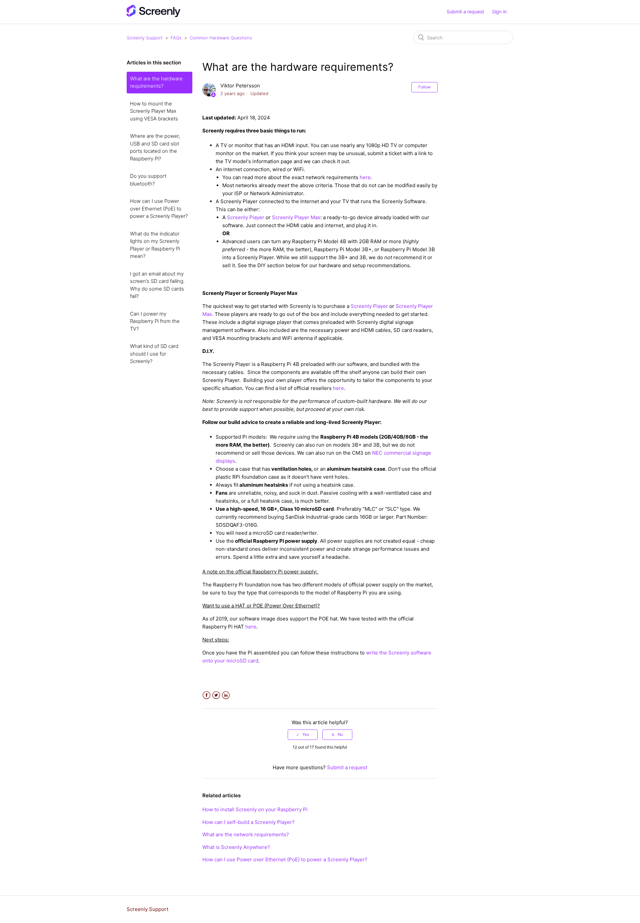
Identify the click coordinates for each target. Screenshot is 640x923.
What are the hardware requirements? (156, 82)
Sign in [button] (499, 11)
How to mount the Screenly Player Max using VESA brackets (154, 111)
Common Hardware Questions (221, 37)
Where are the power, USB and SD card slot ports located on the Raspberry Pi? (155, 147)
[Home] (153, 15)
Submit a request (465, 11)
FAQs (176, 37)
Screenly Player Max (296, 217)
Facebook (206, 695)
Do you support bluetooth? (148, 180)
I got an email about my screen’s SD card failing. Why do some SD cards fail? (157, 285)
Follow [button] (424, 86)
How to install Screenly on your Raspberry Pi (255, 809)
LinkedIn (226, 695)
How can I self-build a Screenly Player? (248, 822)
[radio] (303, 735)
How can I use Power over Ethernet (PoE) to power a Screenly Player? (159, 208)
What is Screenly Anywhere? (236, 847)
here (338, 388)
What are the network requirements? (245, 834)
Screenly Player (245, 217)
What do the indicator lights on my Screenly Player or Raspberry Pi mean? (155, 245)
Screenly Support (145, 37)
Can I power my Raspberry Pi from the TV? (155, 321)
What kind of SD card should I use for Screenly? (154, 353)
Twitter (216, 695)
